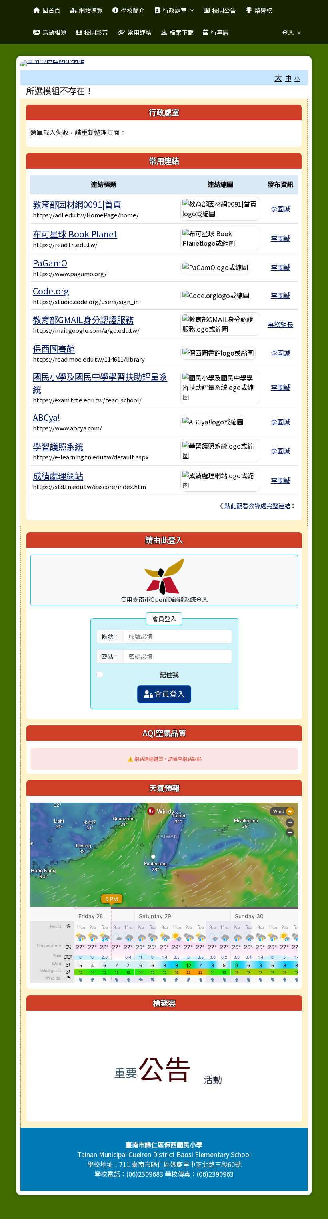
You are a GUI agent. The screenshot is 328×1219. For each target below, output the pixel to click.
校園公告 (224, 10)
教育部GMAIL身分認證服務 (83, 319)
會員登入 (169, 693)
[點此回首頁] (164, 63)
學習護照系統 (58, 446)
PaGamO (50, 262)
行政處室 (175, 10)
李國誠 (280, 208)
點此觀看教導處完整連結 (257, 505)
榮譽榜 (263, 10)
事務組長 (280, 324)
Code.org (51, 290)
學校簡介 (133, 10)
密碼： (110, 656)
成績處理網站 (58, 475)
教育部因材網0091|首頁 (77, 204)
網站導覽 (91, 10)
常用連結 (140, 32)
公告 (164, 1067)
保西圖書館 (54, 348)
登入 (288, 32)
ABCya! (46, 417)
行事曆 (220, 32)
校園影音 (96, 32)
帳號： (110, 636)
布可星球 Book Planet (75, 233)
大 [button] (278, 77)
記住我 (169, 674)
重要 (125, 1072)
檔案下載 (182, 32)
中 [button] (288, 78)
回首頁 (51, 10)
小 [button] (297, 78)
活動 (213, 1079)
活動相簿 (54, 32)
